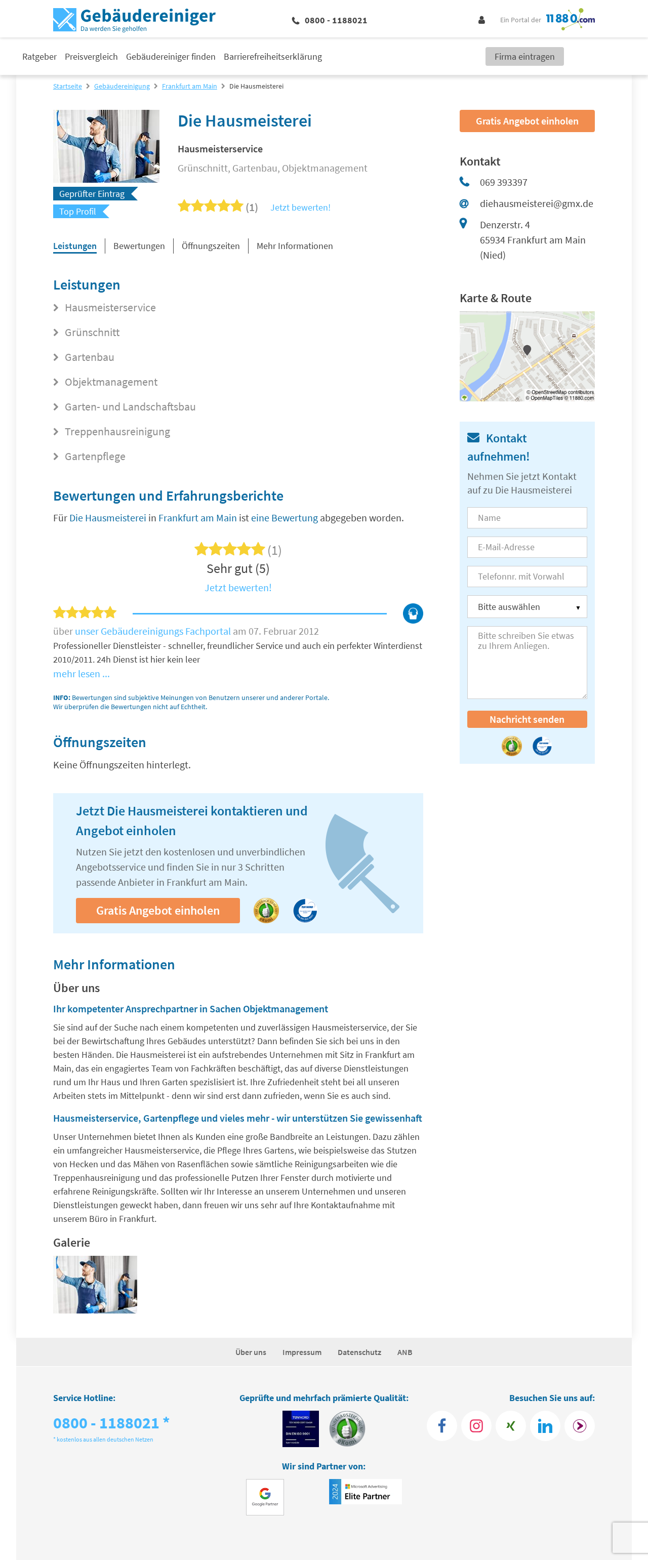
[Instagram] (476, 1426)
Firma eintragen (525, 56)
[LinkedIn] (545, 1426)
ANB (405, 1352)
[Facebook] (442, 1426)
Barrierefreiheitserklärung (273, 56)
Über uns (250, 1352)
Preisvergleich (91, 56)
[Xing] (511, 1426)
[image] (95, 1287)
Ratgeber (39, 56)
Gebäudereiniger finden (171, 56)
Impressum (301, 1352)
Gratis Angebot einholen (158, 910)
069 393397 (504, 182)
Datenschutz (359, 1352)
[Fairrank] (579, 1426)
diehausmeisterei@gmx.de (536, 203)
